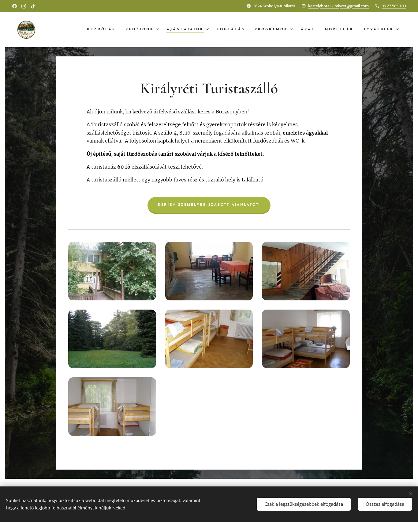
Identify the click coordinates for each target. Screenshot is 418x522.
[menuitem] (103, 29)
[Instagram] (24, 6)
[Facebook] (14, 6)
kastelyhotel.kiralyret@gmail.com (338, 6)
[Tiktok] (33, 6)
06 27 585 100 (394, 6)
